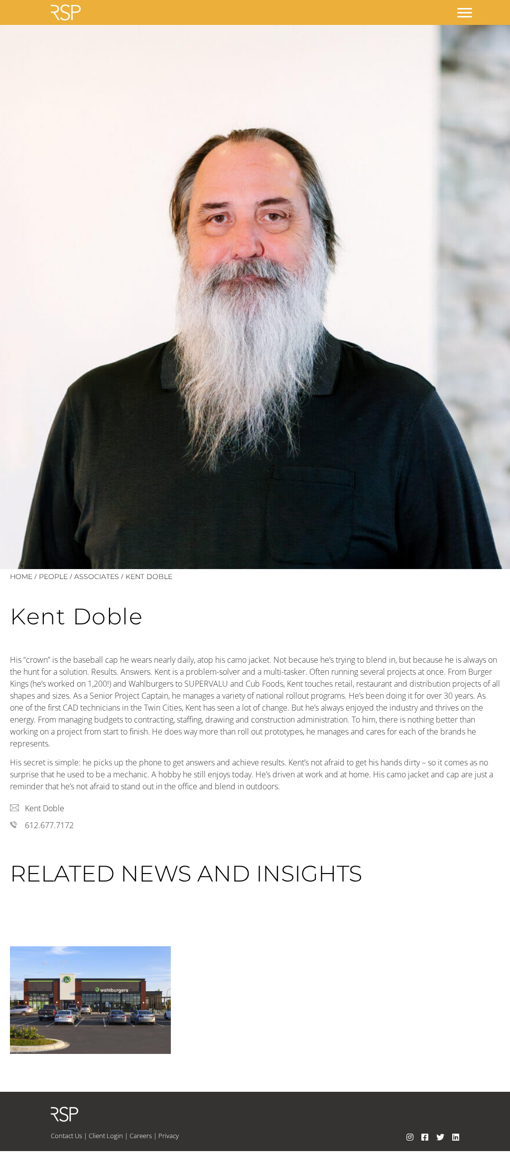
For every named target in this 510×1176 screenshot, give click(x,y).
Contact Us (66, 1135)
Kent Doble (44, 808)
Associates (96, 576)
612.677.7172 (49, 825)
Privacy (168, 1135)
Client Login (106, 1135)
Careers (140, 1135)
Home (21, 576)
